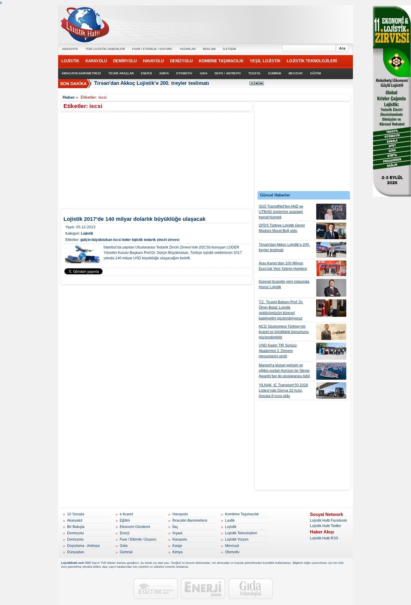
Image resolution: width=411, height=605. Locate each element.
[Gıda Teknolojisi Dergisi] (250, 588)
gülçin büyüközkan (96, 240)
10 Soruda (75, 514)
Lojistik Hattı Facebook (328, 520)
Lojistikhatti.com (72, 562)
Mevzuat (232, 546)
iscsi (117, 240)
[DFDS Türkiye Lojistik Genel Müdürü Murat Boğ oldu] (331, 231)
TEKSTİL (254, 73)
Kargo (177, 546)
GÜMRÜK (274, 73)
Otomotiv (232, 552)
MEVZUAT (296, 73)
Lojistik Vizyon (237, 539)
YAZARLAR (188, 49)
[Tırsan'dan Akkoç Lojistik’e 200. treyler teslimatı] (331, 250)
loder (126, 240)
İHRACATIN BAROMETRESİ (81, 73)
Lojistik (87, 233)
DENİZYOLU (181, 61)
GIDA (203, 73)
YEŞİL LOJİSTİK (265, 61)
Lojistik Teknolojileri (241, 533)
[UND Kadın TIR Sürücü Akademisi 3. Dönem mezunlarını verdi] (331, 351)
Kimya (177, 552)
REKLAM (209, 49)
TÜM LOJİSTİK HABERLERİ (105, 49)
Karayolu (179, 539)
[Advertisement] (303, 148)
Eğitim (125, 520)
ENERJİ (146, 73)
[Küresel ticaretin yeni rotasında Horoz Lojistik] (331, 288)
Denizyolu (75, 539)
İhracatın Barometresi (189, 520)
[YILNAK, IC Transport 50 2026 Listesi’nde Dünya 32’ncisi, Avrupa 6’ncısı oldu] (331, 390)
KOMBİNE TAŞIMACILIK (221, 61)
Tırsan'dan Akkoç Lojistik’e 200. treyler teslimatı (151, 83)
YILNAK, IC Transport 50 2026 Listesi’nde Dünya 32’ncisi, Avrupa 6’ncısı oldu (283, 390)
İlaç (175, 527)
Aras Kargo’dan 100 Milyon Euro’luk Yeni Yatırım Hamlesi (283, 266)
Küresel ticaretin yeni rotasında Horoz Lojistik (284, 284)
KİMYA (164, 73)
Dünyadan (75, 552)
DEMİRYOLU (125, 61)
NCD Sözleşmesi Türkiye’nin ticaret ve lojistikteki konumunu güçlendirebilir (284, 331)
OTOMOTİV (184, 73)
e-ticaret (126, 514)
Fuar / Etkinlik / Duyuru (138, 539)
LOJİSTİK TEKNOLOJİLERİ (312, 61)
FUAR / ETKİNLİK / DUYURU (152, 49)
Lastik (230, 520)
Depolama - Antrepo (83, 546)
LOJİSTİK (70, 61)
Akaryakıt (74, 520)
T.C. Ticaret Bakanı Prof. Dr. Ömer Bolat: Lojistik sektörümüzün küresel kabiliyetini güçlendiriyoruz (281, 310)
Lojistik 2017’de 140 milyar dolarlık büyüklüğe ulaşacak (134, 219)
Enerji (124, 533)
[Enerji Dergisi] (203, 588)
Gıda (124, 546)
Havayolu (180, 514)
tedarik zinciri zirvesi (161, 240)
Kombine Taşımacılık (242, 514)
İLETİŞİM (229, 49)
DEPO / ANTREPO (228, 73)
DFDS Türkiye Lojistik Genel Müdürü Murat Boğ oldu (282, 228)
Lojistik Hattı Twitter (325, 526)
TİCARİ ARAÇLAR (121, 73)
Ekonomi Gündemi (135, 527)
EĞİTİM (315, 73)
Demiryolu (75, 533)
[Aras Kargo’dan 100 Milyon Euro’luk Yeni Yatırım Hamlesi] (331, 268)
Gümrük (126, 552)
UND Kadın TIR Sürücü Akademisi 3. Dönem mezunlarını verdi (278, 350)
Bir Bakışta (76, 527)
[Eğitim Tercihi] (155, 588)
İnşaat (177, 533)
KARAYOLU (96, 61)
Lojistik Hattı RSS (324, 538)
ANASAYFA (70, 49)
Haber (69, 97)
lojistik (137, 240)
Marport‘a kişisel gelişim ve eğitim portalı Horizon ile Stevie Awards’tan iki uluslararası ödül (284, 370)
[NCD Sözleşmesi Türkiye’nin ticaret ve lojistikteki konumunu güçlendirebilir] (331, 332)
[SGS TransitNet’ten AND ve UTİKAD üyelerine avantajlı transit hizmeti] (331, 212)
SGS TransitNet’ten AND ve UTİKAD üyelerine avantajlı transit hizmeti (281, 211)
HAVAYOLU (153, 61)
